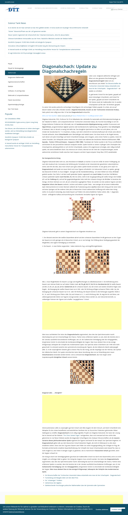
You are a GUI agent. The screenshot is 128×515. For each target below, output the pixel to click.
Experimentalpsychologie (16, 104)
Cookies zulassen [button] (118, 509)
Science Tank (97, 8)
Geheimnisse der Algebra (53, 483)
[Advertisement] (82, 316)
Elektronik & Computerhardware (18, 95)
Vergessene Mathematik (16, 77)
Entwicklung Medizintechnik (46, 8)
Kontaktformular (9, 2)
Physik (10, 64)
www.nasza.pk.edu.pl (65, 116)
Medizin (10, 86)
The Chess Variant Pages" (71, 435)
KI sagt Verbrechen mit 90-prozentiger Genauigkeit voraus (27, 53)
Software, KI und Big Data (16, 91)
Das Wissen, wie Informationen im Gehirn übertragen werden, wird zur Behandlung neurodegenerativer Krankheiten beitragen (22, 130)
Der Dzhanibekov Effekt (12, 119)
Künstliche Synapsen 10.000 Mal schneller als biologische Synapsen (29, 42)
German (120, 9)
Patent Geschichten (14, 100)
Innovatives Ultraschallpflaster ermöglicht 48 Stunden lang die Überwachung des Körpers (36, 46)
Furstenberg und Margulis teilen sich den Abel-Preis (61, 478)
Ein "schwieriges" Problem (53, 480)
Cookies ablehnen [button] (102, 509)
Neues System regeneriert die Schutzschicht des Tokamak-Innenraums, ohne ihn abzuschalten (38, 35)
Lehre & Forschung (67, 8)
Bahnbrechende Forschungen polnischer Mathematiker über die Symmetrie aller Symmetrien (75, 485)
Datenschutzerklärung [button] (16, 512)
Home (30, 8)
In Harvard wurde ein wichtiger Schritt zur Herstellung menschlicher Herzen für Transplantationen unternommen (44, 49)
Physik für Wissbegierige (16, 68)
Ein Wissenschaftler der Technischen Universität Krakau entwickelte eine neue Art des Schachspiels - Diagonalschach (82, 475)
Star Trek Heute (13, 109)
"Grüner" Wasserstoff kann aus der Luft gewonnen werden (27, 31)
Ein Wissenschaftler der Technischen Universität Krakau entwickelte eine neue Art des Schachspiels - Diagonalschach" (105, 85)
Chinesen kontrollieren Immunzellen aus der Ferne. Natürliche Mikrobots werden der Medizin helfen (40, 38)
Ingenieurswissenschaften (16, 82)
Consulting (83, 8)
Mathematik (12, 73)
